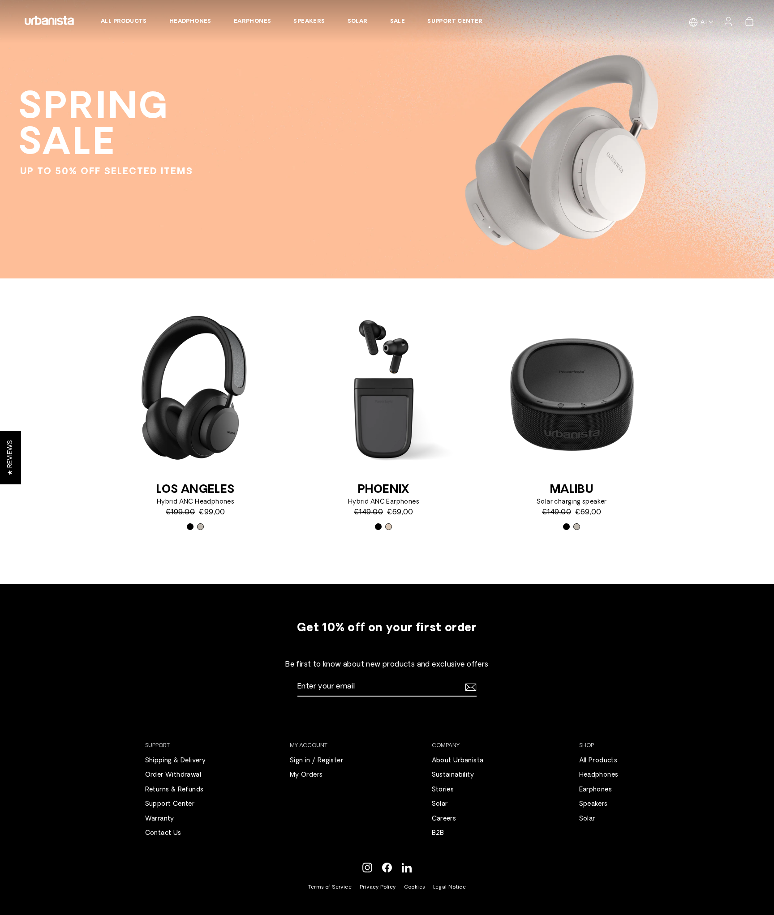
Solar (358, 21)
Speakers (309, 21)
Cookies (414, 887)
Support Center (455, 21)
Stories (443, 790)
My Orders (306, 775)
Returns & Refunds (174, 790)
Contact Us (163, 833)
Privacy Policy (378, 887)
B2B (438, 833)
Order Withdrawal (173, 775)
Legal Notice (449, 887)
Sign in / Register (316, 760)
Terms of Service (330, 887)
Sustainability (453, 775)
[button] (10, 457)
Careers (444, 819)
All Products (124, 21)
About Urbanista (458, 760)
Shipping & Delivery (175, 760)
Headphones (190, 21)
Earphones (252, 21)
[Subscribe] (469, 687)
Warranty (159, 819)
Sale (397, 21)
